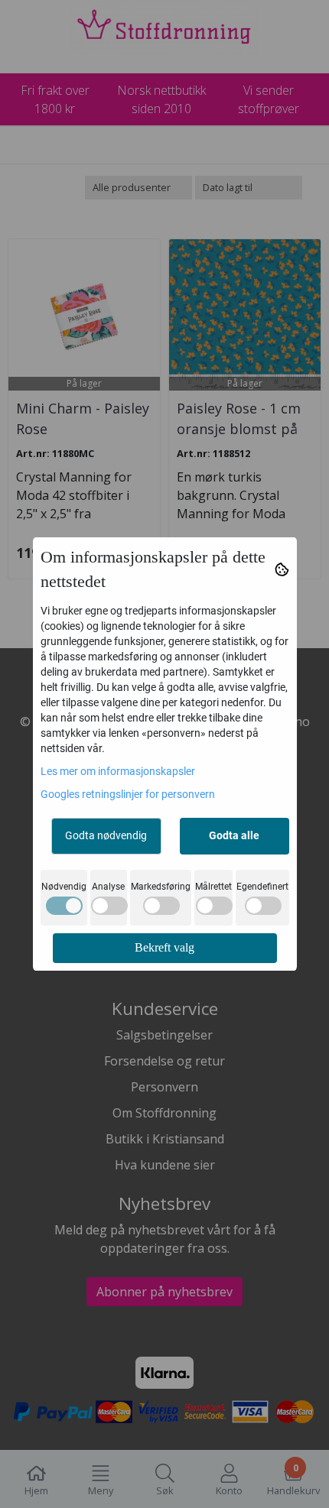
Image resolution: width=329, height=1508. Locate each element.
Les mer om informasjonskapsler (118, 771)
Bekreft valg (164, 947)
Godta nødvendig (106, 835)
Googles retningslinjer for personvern (128, 794)
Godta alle (234, 835)
